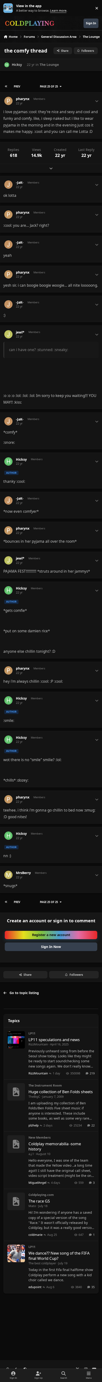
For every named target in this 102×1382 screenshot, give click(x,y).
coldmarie (35, 1234)
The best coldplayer (42, 1263)
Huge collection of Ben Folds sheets (60, 1091)
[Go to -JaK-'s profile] (8, 184)
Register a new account (51, 935)
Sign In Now (51, 946)
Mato (32, 1206)
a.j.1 (31, 1154)
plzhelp (33, 1125)
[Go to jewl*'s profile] (8, 334)
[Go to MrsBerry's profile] (8, 875)
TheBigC (34, 1096)
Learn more (9, 8)
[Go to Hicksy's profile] (6, 64)
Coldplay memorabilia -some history (54, 1146)
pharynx (22, 99)
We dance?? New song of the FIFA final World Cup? (59, 1255)
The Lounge (49, 64)
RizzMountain (38, 1044)
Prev (17, 86)
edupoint (35, 1287)
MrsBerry (23, 873)
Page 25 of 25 (49, 86)
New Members (39, 1137)
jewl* (20, 332)
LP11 (31, 1033)
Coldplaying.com (41, 1195)
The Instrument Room (45, 1085)
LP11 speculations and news (54, 1039)
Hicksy (17, 64)
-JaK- (19, 182)
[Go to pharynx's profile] (8, 101)
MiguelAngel (37, 1182)
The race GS (39, 1201)
